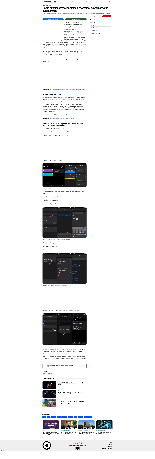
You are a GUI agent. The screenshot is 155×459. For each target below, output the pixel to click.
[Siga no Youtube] (77, 443)
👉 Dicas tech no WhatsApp (76, 19)
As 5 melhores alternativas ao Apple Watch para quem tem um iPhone (68, 89)
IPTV (43, 430)
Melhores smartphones (65, 430)
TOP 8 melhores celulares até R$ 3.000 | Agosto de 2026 (68, 433)
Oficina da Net (45, 5)
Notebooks (82, 1)
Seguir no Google (98, 16)
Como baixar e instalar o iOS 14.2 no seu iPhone (62, 118)
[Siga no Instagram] (75, 443)
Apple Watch (49, 373)
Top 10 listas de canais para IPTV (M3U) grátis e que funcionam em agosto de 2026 (51, 433)
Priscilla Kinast (47, 16)
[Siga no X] (73, 443)
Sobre (110, 444)
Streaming (92, 1)
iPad (92, 25)
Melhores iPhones (96, 28)
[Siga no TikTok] (81, 443)
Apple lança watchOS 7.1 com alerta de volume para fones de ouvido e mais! (70, 393)
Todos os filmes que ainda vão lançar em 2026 (103, 433)
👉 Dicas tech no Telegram (53, 19)
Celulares (66, 1)
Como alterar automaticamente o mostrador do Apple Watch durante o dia (75, 9)
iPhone (44, 47)
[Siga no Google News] (79, 443)
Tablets (87, 1)
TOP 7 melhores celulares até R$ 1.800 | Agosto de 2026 (86, 433)
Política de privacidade (107, 448)
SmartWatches (72, 1)
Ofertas (101, 1)
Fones (77, 1)
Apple (50, 5)
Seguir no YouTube (108, 16)
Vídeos (97, 1)
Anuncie (110, 442)
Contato (110, 446)
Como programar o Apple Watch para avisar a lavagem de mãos (72, 402)
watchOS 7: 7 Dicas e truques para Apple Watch (70, 383)
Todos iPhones (95, 30)
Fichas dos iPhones (96, 33)
